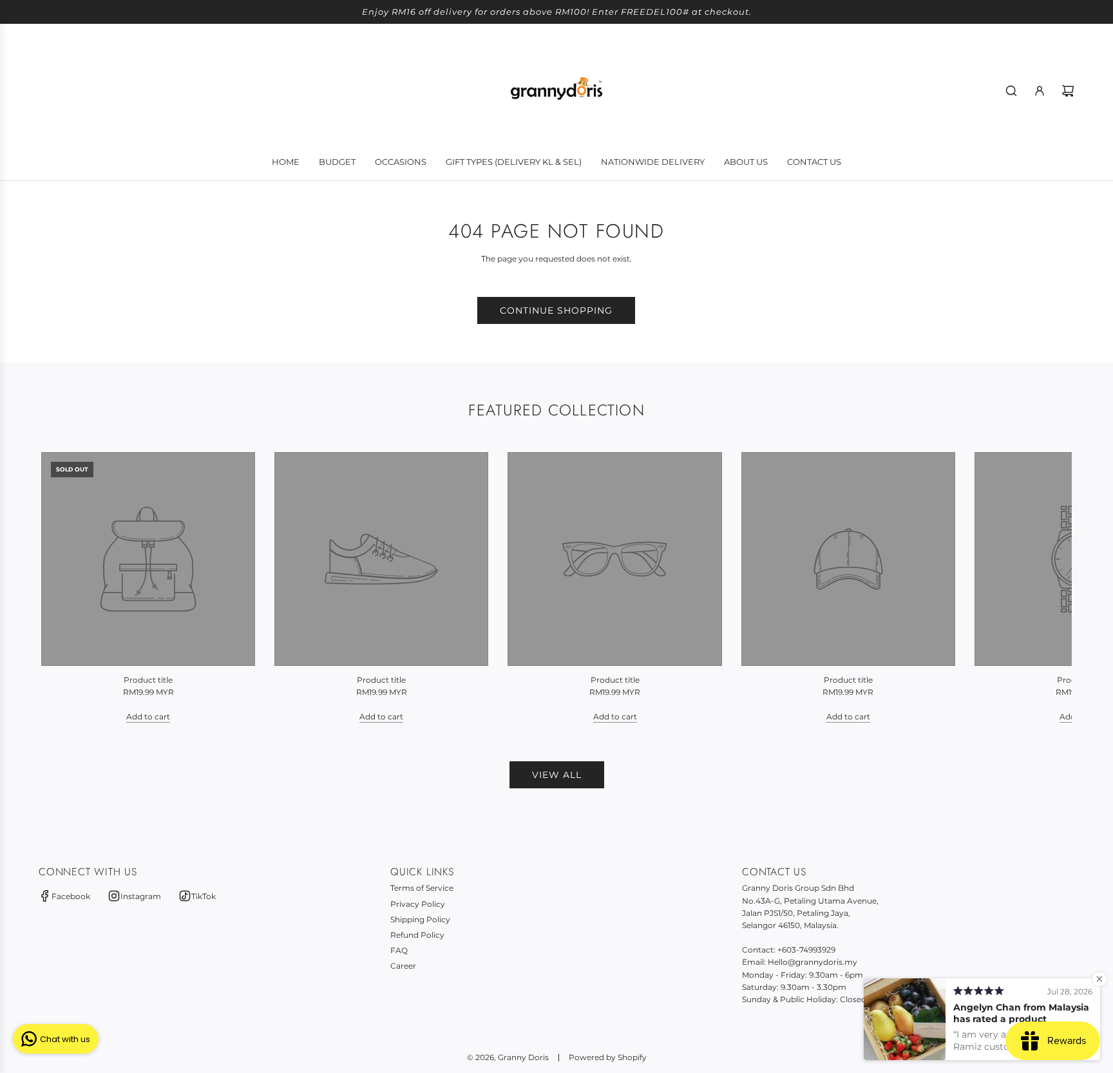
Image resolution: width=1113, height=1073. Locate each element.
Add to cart (148, 716)
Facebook (71, 896)
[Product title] (148, 559)
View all (557, 775)
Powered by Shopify (608, 1057)
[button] (65, 587)
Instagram (140, 896)
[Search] (1011, 91)
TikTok (203, 896)
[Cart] (1068, 91)
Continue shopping (556, 310)
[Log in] (1039, 91)
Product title (148, 680)
